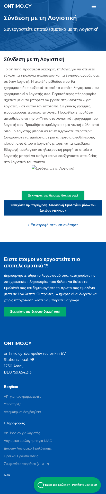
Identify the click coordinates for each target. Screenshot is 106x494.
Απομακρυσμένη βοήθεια (22, 412)
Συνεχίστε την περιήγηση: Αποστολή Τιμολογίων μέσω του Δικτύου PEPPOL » (53, 207)
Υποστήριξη (12, 404)
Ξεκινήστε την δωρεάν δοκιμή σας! (35, 311)
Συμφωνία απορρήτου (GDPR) (26, 464)
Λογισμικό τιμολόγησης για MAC (28, 441)
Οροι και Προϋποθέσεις (21, 456)
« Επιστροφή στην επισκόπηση (53, 225)
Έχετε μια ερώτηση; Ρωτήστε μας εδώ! (70, 485)
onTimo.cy (17, 6)
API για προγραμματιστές (22, 396)
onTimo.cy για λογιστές (22, 433)
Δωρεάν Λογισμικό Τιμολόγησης (27, 448)
